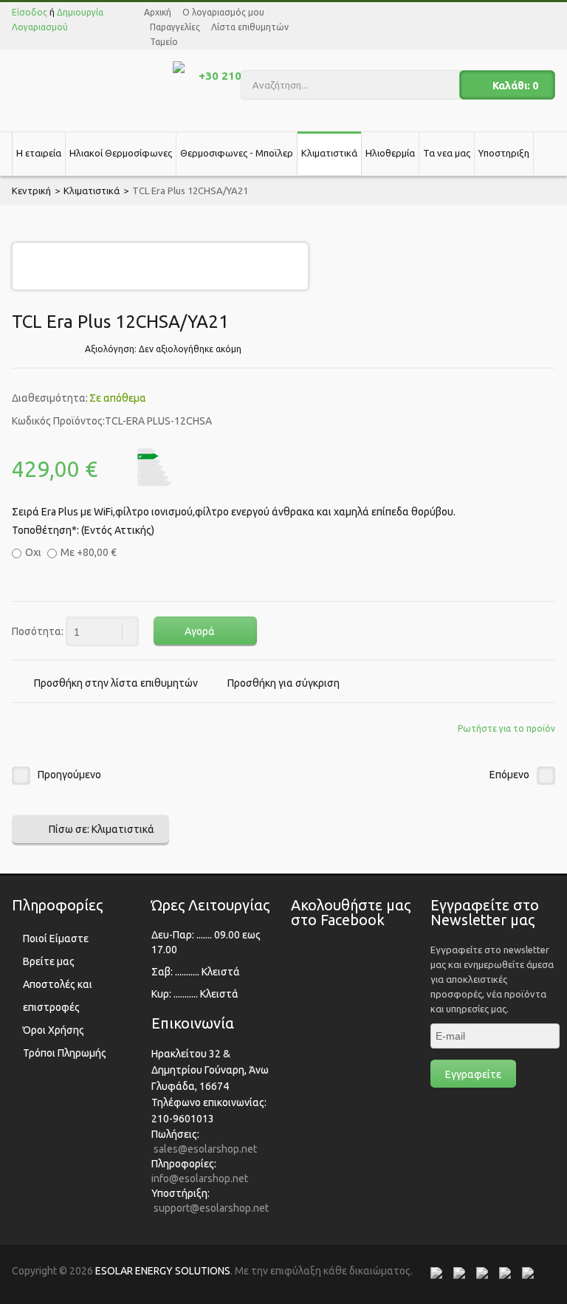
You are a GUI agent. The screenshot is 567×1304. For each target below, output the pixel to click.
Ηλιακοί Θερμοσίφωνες (120, 153)
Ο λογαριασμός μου (223, 12)
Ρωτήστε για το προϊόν (506, 728)
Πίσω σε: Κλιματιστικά (101, 829)
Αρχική (157, 12)
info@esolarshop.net (199, 1178)
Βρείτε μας (49, 961)
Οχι (33, 552)
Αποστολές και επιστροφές (57, 995)
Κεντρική (31, 190)
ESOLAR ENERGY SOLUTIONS (162, 1271)
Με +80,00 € (89, 552)
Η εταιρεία (38, 153)
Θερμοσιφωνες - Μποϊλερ (236, 153)
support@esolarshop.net (211, 1208)
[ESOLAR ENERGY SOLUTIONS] (83, 81)
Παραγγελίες (175, 27)
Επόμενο (509, 774)
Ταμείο (164, 42)
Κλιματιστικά (329, 153)
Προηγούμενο (69, 774)
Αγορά (200, 631)
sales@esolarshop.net (205, 1149)
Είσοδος (29, 12)
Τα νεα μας (446, 153)
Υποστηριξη (503, 153)
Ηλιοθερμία (390, 153)
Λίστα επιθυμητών (250, 27)
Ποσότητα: (37, 631)
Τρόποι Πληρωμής (64, 1053)
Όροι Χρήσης (53, 1030)
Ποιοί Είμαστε (56, 938)
